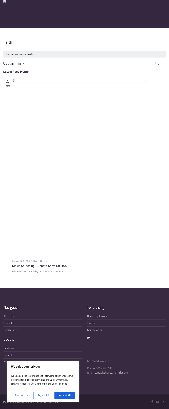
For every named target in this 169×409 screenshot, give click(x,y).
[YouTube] (158, 402)
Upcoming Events (97, 316)
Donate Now (10, 330)
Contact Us (9, 323)
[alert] (84, 54)
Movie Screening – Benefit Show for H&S (39, 266)
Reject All (43, 395)
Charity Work (94, 330)
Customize (21, 395)
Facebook (8, 348)
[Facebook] (152, 402)
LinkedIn (8, 355)
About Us (8, 316)
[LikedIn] (163, 402)
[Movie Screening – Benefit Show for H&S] (89, 168)
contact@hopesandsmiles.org (111, 372)
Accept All (64, 395)
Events (91, 323)
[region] (43, 381)
